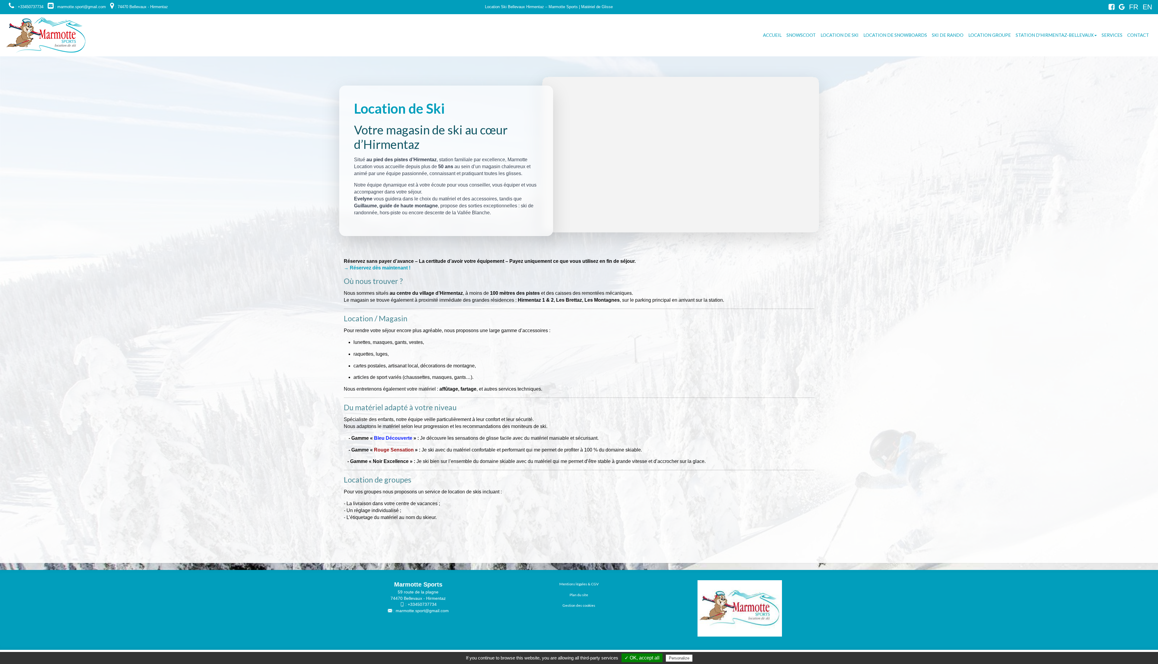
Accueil (772, 35)
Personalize (679, 658)
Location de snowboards (895, 35)
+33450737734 (422, 604)
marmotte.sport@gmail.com (422, 610)
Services (1112, 35)
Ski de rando (947, 35)
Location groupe (989, 35)
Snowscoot (801, 35)
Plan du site (579, 595)
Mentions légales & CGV (579, 584)
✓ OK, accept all (642, 657)
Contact (1138, 35)
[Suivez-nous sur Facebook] (1110, 8)
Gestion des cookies (578, 605)
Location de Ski (840, 35)
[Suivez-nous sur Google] (1120, 8)
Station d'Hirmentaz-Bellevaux (1055, 35)
